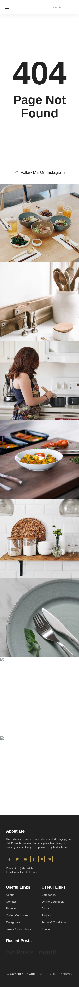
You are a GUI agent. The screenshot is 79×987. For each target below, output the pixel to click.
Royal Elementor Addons (54, 974)
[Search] (73, 7)
